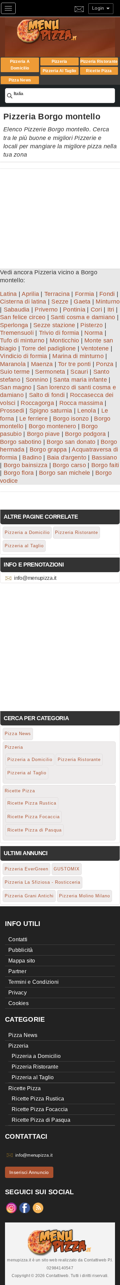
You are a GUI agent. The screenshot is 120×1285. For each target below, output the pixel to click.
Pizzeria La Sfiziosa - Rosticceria (42, 882)
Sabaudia (17, 309)
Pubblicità (20, 950)
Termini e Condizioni (33, 982)
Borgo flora (19, 472)
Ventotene (95, 348)
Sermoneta (50, 371)
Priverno (46, 309)
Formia (84, 294)
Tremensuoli (17, 332)
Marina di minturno (78, 356)
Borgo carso (69, 465)
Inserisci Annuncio (29, 1172)
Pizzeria (59, 61)
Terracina (57, 294)
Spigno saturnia (50, 410)
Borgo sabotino (21, 442)
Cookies (18, 1003)
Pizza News (20, 80)
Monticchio (64, 340)
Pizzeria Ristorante (99, 61)
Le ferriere (33, 418)
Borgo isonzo (71, 418)
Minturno (108, 301)
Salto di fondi (47, 395)
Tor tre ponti (74, 364)
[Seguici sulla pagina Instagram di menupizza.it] (11, 1207)
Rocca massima (81, 403)
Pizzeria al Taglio (59, 70)
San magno (15, 387)
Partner (17, 971)
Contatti (17, 939)
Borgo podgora (85, 434)
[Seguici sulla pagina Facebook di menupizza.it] (24, 1207)
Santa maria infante (80, 379)
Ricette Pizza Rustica (31, 803)
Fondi (107, 294)
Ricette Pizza (99, 70)
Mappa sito (21, 961)
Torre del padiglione (49, 348)
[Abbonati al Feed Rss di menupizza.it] (38, 1207)
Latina (8, 294)
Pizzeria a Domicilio (20, 64)
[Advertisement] (60, 215)
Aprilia (30, 294)
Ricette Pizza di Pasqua (34, 830)
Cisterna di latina (23, 301)
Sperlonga (14, 325)
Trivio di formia (59, 332)
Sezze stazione (54, 325)
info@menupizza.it (35, 578)
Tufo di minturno (22, 340)
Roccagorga (37, 403)
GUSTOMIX (67, 868)
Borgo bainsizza (26, 465)
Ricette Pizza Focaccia (33, 816)
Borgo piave (43, 434)
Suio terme (15, 371)
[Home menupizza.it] (61, 31)
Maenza (42, 364)
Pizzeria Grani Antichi (29, 895)
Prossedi (12, 410)
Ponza (104, 364)
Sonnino (37, 379)
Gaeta (82, 301)
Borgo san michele (64, 472)
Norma (93, 332)
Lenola (86, 410)
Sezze (59, 301)
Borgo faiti (105, 465)
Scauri (79, 371)
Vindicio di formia (23, 356)
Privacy (17, 992)
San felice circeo (22, 317)
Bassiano (104, 457)
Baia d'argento (67, 457)
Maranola (13, 364)
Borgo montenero (52, 426)
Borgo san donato (71, 442)
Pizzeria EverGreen (26, 868)
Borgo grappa (48, 449)
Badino (32, 457)
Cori (96, 309)
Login (99, 8)
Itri (110, 309)
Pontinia (74, 309)
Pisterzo (91, 325)
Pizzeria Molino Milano (84, 895)
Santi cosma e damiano (83, 317)
